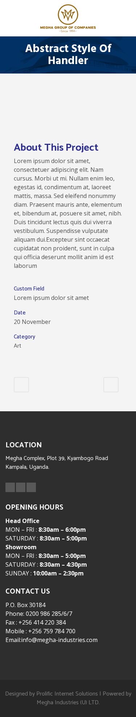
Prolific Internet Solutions (67, 694)
